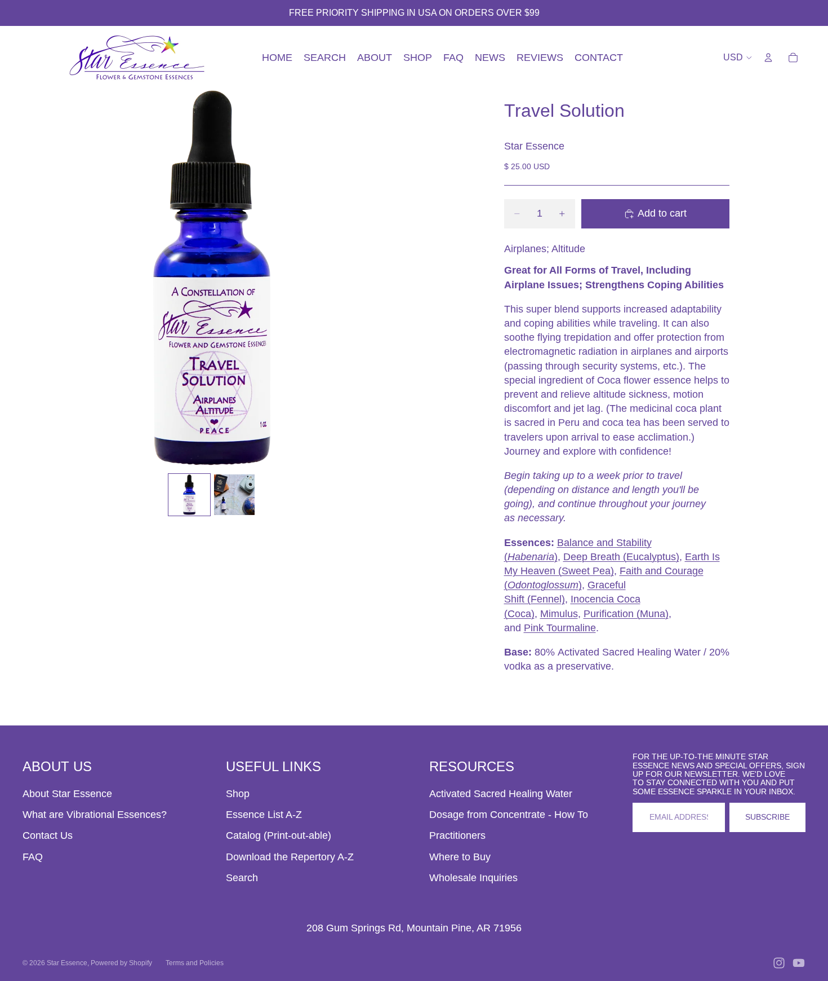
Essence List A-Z (264, 814)
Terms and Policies (195, 963)
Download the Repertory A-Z (290, 857)
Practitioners (457, 835)
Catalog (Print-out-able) (278, 835)
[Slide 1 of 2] (189, 494)
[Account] (768, 57)
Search (242, 877)
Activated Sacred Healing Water (500, 793)
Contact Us (48, 835)
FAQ (33, 857)
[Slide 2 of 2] (234, 494)
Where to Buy (460, 857)
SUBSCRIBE (767, 816)
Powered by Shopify (121, 963)
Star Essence (67, 963)
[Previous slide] (35, 278)
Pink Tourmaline (560, 628)
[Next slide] (387, 278)
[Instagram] (779, 963)
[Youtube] (798, 963)
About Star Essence (67, 793)
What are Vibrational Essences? (95, 814)
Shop (238, 793)
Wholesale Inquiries (473, 877)
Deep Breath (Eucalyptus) (621, 556)
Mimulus (559, 613)
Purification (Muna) (626, 613)
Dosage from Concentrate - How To (508, 814)
